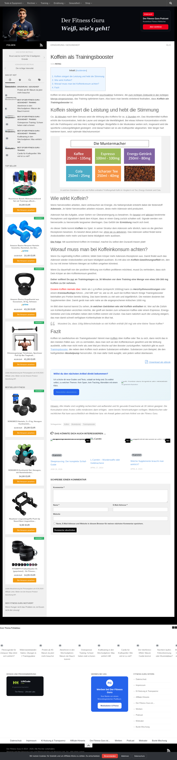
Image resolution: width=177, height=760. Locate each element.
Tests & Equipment (13, 3)
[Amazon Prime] (24, 251)
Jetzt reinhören (156, 27)
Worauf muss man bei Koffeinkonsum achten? (75, 84)
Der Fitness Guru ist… (145, 703)
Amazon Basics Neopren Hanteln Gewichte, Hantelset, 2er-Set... (24, 246)
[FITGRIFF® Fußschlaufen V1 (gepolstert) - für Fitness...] (24, 553)
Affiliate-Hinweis (142, 697)
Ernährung (58, 3)
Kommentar (58, 487)
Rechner (31, 3)
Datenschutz (141, 679)
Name (56, 505)
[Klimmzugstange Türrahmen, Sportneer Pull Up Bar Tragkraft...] (24, 338)
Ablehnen (125, 756)
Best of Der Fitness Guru (28, 100)
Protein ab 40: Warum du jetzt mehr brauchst (47, 653)
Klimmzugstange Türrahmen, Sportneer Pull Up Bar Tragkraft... (24, 354)
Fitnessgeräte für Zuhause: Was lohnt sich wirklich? (8, 653)
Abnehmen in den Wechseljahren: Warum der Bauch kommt (28, 108)
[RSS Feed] (41, 45)
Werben (139, 709)
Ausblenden (81, 70)
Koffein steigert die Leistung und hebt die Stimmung (78, 76)
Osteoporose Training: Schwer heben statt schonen (86, 653)
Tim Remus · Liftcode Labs (25, 692)
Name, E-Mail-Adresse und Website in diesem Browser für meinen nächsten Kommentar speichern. (99, 524)
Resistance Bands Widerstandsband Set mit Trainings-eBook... (25, 200)
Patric (58, 64)
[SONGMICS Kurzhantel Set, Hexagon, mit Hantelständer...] (24, 455)
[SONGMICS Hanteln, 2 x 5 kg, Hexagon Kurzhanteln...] (24, 406)
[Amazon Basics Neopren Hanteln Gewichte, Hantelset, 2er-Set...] (24, 231)
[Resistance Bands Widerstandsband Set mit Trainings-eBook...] (24, 183)
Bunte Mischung (143, 727)
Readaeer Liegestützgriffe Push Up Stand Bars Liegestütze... (24, 520)
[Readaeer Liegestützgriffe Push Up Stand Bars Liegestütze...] (24, 503)
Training (44, 3)
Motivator (140, 721)
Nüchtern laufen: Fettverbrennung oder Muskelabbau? (164, 653)
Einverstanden (110, 756)
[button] (176, 627)
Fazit (55, 87)
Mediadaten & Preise (110, 706)
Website (56, 514)
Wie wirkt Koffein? (62, 80)
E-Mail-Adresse (120, 505)
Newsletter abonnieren (66, 392)
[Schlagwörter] (39, 80)
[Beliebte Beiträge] (20, 80)
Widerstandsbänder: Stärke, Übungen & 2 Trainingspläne (28, 653)
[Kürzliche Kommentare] (29, 80)
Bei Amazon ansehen (26, 210)
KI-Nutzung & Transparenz (147, 691)
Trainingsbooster (59, 349)
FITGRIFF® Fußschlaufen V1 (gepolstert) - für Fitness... (24, 570)
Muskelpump (76, 424)
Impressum (141, 685)
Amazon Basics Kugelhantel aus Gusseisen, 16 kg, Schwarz (24, 300)
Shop (87, 3)
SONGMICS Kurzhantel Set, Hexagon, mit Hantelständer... (24, 471)
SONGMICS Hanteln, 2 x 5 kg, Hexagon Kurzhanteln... (25, 422)
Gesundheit (74, 3)
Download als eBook (160, 362)
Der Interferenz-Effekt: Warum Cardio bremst (144, 653)
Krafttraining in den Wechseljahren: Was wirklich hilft (29, 139)
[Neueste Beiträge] (10, 80)
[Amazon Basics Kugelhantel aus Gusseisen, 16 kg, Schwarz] (24, 284)
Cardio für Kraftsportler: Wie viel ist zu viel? (125, 653)
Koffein (66, 424)
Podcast (139, 715)
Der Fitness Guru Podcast (155, 18)
